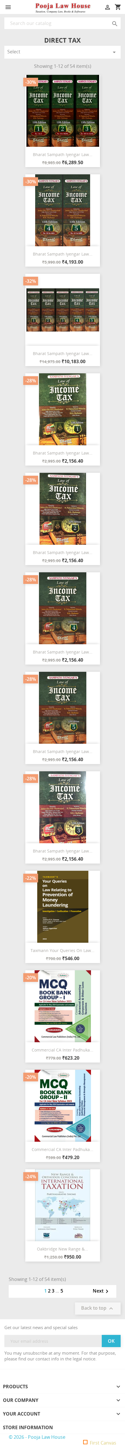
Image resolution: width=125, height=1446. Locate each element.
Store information (28, 1427)
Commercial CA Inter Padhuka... (62, 1050)
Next (101, 1291)
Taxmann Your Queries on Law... (62, 950)
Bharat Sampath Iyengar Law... (62, 154)
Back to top (98, 1308)
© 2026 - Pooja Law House (37, 1437)
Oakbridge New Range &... (62, 1249)
